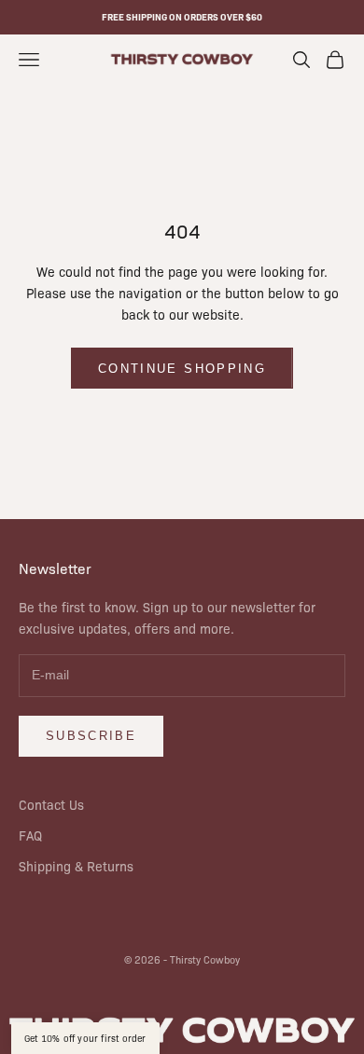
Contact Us (51, 804)
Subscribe (91, 736)
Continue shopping (182, 369)
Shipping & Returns (76, 865)
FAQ (30, 835)
